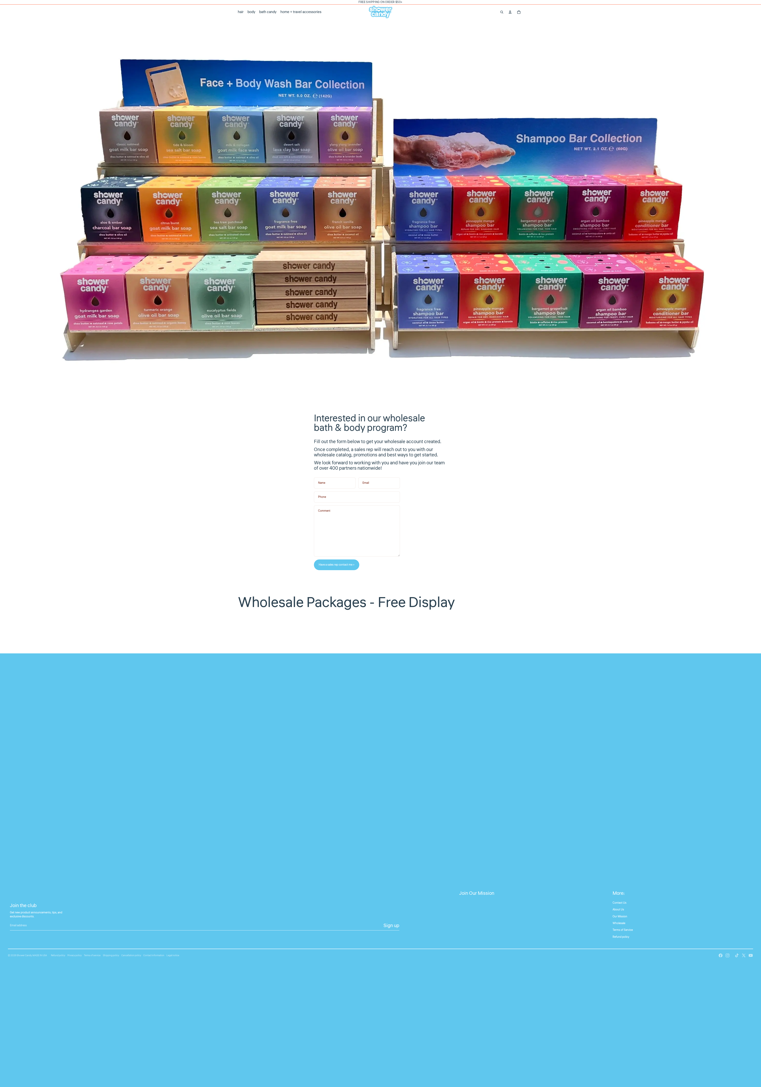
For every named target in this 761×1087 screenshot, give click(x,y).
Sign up (391, 925)
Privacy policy (74, 955)
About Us (618, 910)
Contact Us (619, 903)
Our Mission (620, 917)
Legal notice (172, 955)
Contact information (153, 955)
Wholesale (619, 923)
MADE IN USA (40, 955)
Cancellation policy (131, 955)
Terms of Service (623, 930)
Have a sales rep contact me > (337, 565)
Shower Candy (24, 955)
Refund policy (621, 937)
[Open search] (501, 12)
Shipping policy (111, 955)
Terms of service (92, 955)
